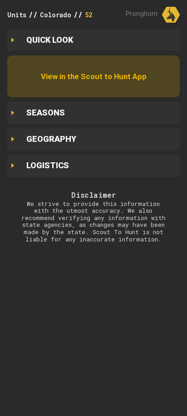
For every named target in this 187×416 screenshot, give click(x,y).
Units (16, 14)
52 (88, 14)
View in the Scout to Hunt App (94, 76)
